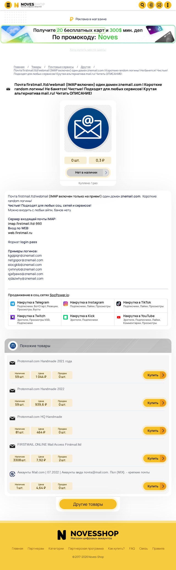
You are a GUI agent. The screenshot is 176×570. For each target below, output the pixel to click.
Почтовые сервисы (61, 67)
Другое (86, 67)
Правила (158, 548)
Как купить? (116, 548)
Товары (36, 67)
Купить (153, 375)
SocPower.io (59, 295)
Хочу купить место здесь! (88, 50)
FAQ (132, 548)
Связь (143, 548)
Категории (56, 548)
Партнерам (36, 548)
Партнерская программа (86, 548)
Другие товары (88, 504)
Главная (19, 67)
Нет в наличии (86, 172)
